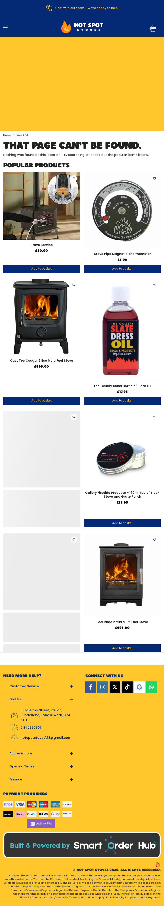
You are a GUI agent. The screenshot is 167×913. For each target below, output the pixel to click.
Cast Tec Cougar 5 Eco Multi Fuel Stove (41, 361)
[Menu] (9, 26)
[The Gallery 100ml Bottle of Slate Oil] (122, 330)
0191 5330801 (31, 787)
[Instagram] (102, 746)
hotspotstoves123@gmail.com (46, 797)
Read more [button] (73, 701)
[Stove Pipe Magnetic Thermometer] (122, 210)
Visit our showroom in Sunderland (82, 62)
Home (7, 135)
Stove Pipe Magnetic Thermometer (122, 254)
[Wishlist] (74, 178)
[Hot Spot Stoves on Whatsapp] (151, 746)
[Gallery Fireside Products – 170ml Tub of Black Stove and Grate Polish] (122, 449)
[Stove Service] (41, 206)
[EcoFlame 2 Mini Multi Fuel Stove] (122, 575)
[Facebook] (90, 746)
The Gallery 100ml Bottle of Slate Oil (122, 386)
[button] (152, 29)
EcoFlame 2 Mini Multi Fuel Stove (122, 622)
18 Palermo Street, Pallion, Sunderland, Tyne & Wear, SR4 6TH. (45, 774)
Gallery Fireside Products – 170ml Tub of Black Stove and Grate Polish (122, 495)
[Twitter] (115, 746)
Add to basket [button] (41, 269)
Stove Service (42, 245)
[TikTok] (127, 746)
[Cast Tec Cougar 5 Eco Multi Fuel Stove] (41, 317)
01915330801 (82, 50)
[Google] (139, 746)
